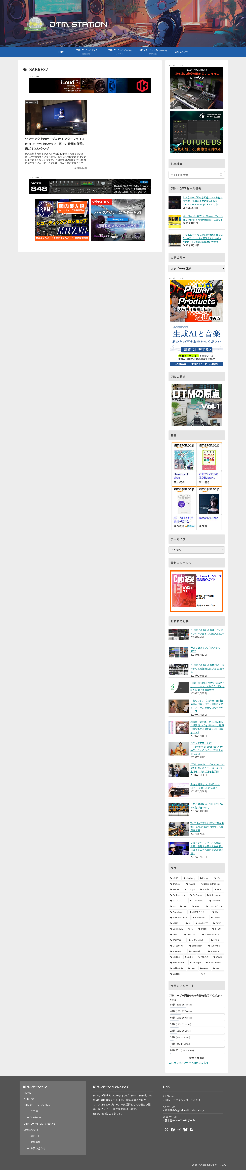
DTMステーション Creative (39, 1123)
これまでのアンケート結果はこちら (189, 1062)
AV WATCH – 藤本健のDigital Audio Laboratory (183, 1108)
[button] (221, 175)
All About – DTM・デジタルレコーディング (181, 1098)
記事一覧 (29, 1098)
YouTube (35, 1117)
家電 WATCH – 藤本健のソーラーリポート (179, 1118)
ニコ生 (34, 1111)
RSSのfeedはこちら (104, 1113)
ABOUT (34, 1136)
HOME (27, 1092)
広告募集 (35, 1142)
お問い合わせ (38, 1148)
